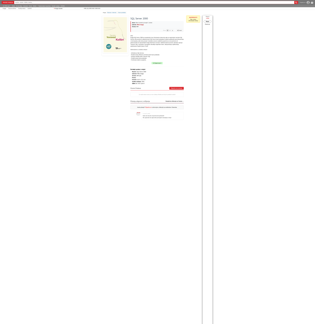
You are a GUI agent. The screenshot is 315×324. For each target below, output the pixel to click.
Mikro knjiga (8, 2)
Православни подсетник (44, 6)
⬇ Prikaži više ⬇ (157, 63)
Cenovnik (25, 6)
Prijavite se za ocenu (176, 88)
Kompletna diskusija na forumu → (175, 101)
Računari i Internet (111, 12)
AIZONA (63, 6)
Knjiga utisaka (58, 8)
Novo (13, 6)
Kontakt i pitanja (55, 6)
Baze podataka (122, 12)
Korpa (207, 21)
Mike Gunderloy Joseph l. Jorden (144, 22)
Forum (30, 6)
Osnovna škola (12, 8)
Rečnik (34, 6)
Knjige (4, 8)
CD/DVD (30, 8)
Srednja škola (21, 8)
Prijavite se (148, 107)
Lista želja (19, 6)
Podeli (180, 30)
